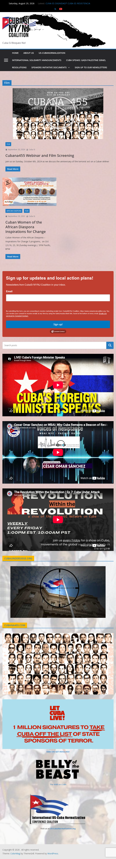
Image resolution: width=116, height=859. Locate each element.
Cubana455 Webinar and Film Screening (39, 155)
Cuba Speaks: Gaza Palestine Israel (86, 60)
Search (110, 345)
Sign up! (58, 324)
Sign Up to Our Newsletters (91, 67)
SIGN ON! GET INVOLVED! (58, 751)
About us (28, 52)
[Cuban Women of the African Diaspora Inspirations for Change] (29, 192)
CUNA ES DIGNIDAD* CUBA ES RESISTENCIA (68, 3)
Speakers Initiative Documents (49, 67)
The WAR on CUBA (58, 784)
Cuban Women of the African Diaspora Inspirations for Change (25, 227)
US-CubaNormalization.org (63, 828)
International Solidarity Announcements (36, 60)
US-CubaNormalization (52, 52)
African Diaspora (14, 211)
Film (8, 144)
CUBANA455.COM (14, 625)
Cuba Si (32, 149)
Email (9, 291)
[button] (68, 67)
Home (15, 52)
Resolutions (19, 67)
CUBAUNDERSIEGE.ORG (18, 558)
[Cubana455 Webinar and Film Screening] (58, 113)
